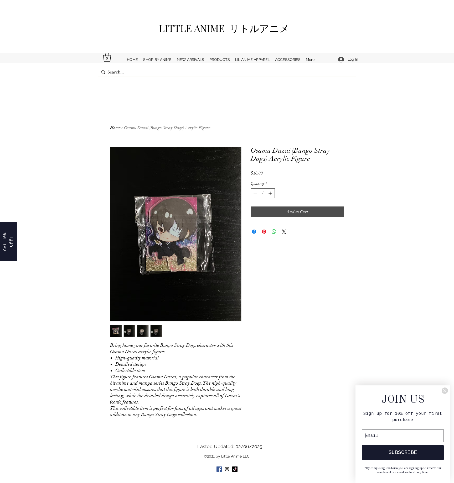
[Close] (445, 391)
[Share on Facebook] (254, 232)
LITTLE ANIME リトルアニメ (226, 28)
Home (115, 127)
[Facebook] (219, 469)
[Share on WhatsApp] (274, 232)
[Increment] (270, 193)
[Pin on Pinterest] (264, 232)
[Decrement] (254, 193)
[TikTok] (235, 469)
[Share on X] (284, 232)
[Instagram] (227, 469)
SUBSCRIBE (403, 452)
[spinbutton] (262, 193)
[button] (107, 57)
